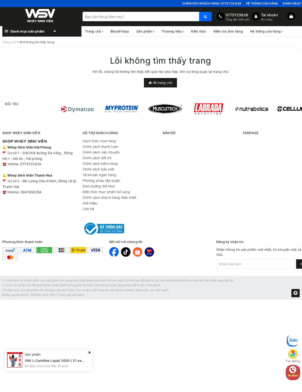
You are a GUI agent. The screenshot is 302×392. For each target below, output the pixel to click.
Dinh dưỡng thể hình (99, 186)
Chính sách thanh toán (100, 146)
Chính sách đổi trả (97, 158)
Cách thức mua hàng (99, 141)
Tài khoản (269, 15)
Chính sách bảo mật (98, 169)
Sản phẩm (144, 31)
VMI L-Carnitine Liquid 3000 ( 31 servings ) (59, 360)
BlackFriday (119, 31)
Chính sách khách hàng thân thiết (109, 197)
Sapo (80, 295)
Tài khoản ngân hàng (99, 175)
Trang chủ (93, 31)
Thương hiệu (172, 31)
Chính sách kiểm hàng (100, 163)
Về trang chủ (162, 83)
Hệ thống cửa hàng (262, 3)
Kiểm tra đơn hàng (228, 31)
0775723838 (237, 15)
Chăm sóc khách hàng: (211, 3)
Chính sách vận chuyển (101, 152)
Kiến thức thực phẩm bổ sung (106, 192)
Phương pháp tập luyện (101, 180)
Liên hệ (88, 209)
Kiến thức (198, 31)
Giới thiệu (90, 203)
